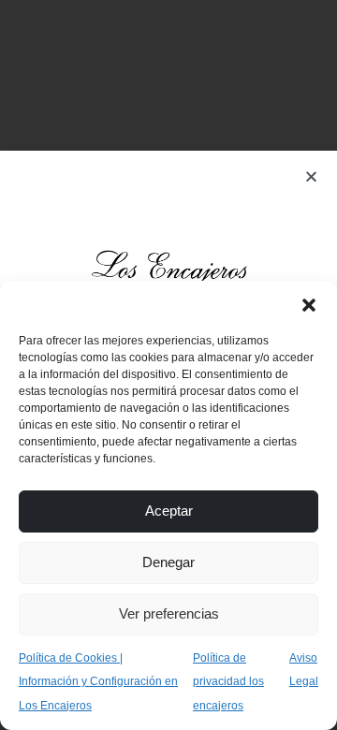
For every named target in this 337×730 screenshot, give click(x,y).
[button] (309, 304)
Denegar (168, 562)
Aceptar (169, 510)
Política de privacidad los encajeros (228, 681)
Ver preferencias (169, 613)
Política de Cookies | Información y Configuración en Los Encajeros (98, 681)
